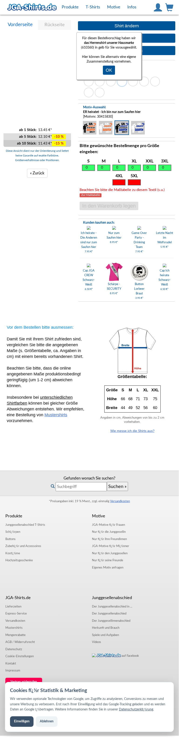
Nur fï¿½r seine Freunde (107, 560)
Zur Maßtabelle (90, 195)
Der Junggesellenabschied (109, 613)
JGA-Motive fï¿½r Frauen (108, 524)
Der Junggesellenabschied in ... (112, 606)
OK (109, 70)
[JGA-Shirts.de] (32, 7)
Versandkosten (120, 501)
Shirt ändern (127, 25)
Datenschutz (13, 649)
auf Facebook (130, 655)
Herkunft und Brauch (105, 627)
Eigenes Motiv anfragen (107, 567)
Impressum (12, 670)
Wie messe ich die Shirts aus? (132, 431)
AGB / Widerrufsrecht (20, 642)
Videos (96, 642)
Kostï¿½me (12, 553)
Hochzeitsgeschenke (19, 560)
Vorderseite (20, 24)
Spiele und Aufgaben (105, 635)
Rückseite (54, 24)
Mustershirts (55, 415)
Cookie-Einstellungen (19, 656)
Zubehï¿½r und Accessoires (23, 546)
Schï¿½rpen (12, 531)
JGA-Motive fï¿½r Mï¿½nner (110, 546)
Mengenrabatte (15, 635)
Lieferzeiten (13, 606)
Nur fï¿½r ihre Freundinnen (109, 539)
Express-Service (16, 613)
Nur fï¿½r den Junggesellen (110, 553)
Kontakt (10, 663)
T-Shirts (25, 524)
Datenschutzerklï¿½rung (136, 709)
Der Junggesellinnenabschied (111, 620)
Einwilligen (22, 721)
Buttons (10, 539)
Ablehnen (47, 721)
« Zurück (37, 173)
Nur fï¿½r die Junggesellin (109, 531)
